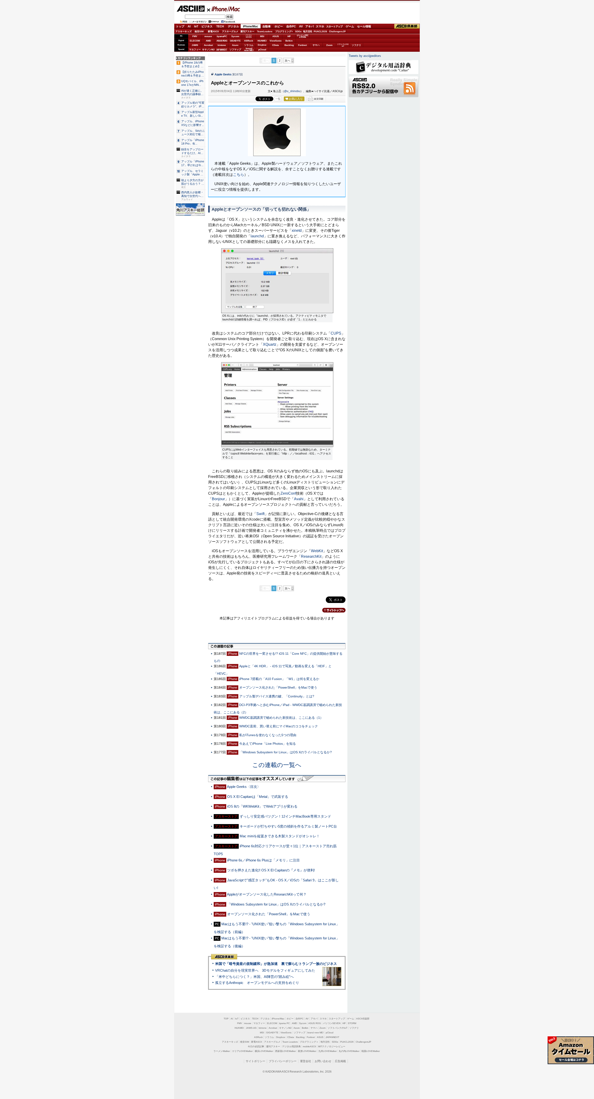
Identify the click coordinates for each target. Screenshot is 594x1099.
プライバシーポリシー (283, 1061)
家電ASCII (213, 31)
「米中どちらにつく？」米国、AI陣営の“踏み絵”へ (254, 977)
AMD (208, 40)
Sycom (235, 36)
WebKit (317, 551)
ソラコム (248, 45)
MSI (262, 36)
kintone (222, 45)
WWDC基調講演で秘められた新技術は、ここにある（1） (281, 717)
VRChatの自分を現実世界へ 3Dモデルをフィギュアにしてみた (265, 970)
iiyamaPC (222, 36)
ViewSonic (276, 40)
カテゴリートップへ (331, 610)
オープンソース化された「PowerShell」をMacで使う (278, 687)
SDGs (298, 31)
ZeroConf (288, 493)
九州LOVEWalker (327, 1051)
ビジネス (207, 26)
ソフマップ (235, 49)
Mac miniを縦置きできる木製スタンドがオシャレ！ (280, 836)
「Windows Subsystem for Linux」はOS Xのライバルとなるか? (285, 752)
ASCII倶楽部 (407, 26)
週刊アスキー (247, 31)
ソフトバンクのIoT (343, 45)
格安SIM (199, 31)
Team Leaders (290, 1042)
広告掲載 (340, 1061)
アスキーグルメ (230, 31)
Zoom (329, 45)
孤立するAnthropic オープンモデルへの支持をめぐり (257, 983)
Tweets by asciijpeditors (365, 56)
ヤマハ (316, 45)
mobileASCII (309, 1046)
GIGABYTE (235, 41)
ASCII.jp (191, 9)
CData (275, 45)
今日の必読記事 (256, 1046)
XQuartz (269, 344)
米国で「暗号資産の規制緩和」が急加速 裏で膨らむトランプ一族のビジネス (276, 964)
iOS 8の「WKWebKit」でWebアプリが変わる (262, 806)
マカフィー (195, 49)
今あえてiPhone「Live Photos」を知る (267, 743)
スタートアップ (334, 26)
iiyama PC (284, 1023)
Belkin (289, 40)
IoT (196, 26)
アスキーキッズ (183, 31)
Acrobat (208, 45)
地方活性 (307, 31)
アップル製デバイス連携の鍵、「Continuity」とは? (276, 696)
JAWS (195, 45)
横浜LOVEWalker (264, 1051)
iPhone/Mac (223, 9)
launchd (257, 236)
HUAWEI (262, 40)
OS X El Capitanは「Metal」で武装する (257, 797)
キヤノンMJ (208, 49)
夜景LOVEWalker (307, 1051)
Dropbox (262, 45)
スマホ (320, 26)
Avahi (298, 499)
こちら (238, 175)
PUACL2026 (320, 31)
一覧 (278, 98)
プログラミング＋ (309, 1042)
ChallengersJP (337, 31)
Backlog (289, 45)
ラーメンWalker (221, 1051)
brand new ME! (315, 1032)
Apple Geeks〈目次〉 (244, 787)
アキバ (309, 26)
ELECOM (195, 40)
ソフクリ (356, 45)
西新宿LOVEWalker (285, 1051)
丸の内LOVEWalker (349, 1051)
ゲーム (350, 26)
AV (301, 26)
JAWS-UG (251, 1028)
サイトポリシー (255, 1061)
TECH (220, 26)
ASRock (248, 40)
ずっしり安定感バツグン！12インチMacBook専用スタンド (285, 816)
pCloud (262, 49)
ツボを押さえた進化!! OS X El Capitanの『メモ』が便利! (271, 870)
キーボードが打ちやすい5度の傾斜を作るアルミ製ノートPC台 (288, 826)
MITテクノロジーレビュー (331, 1046)
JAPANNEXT (221, 49)
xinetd (297, 230)
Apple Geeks (223, 74)
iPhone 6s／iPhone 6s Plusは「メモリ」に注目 (263, 860)
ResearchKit (311, 556)
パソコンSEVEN (248, 36)
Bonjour (218, 499)
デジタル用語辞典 (291, 1046)
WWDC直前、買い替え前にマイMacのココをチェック (278, 726)
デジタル (233, 26)
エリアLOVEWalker (242, 1051)
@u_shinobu (292, 91)
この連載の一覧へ (276, 764)
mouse (208, 36)
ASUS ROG (221, 40)
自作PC (291, 26)
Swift (260, 514)
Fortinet (302, 45)
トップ (180, 26)
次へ (287, 60)
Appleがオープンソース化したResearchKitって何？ (267, 894)
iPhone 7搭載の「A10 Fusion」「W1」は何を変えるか (279, 679)
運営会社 (305, 1061)
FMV (194, 36)
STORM (352, 1023)
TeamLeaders (264, 31)
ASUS (275, 36)
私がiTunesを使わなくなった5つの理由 (267, 735)
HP (289, 36)
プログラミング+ (284, 31)
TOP (226, 1018)
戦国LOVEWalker (371, 1051)
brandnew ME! (249, 50)
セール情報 (364, 26)
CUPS (336, 333)
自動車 (266, 26)
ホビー (278, 26)
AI (189, 26)
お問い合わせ (323, 1061)
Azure (235, 45)
